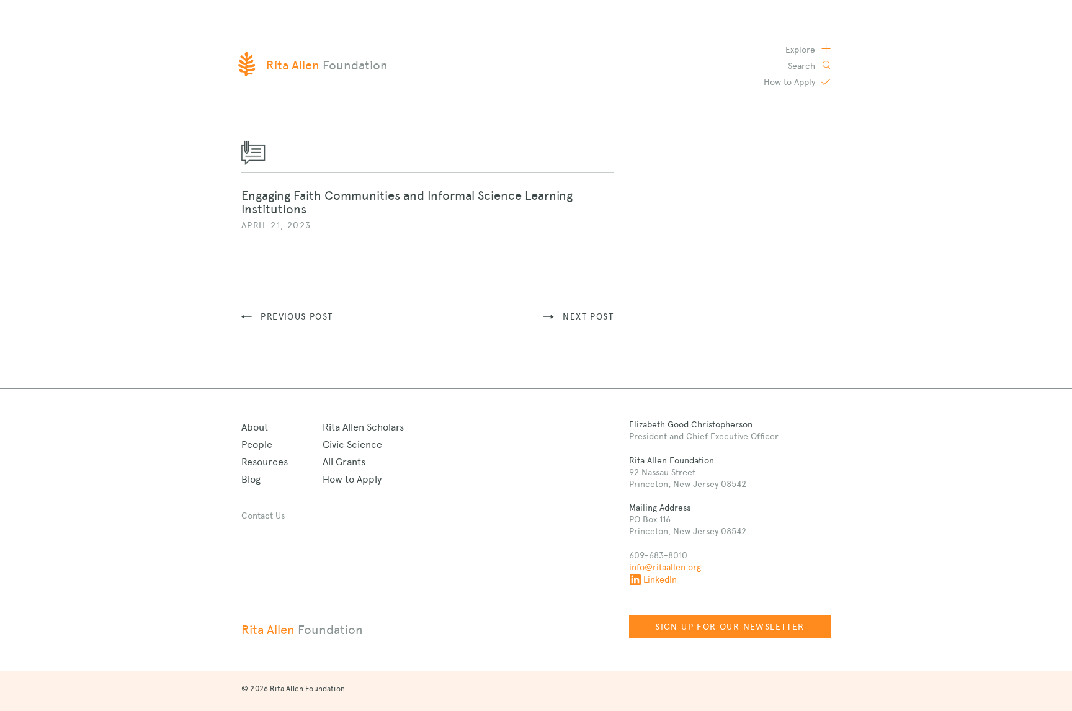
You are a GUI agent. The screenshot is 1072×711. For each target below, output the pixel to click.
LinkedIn (660, 579)
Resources (264, 462)
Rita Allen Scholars (363, 427)
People (256, 444)
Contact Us (263, 516)
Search (803, 66)
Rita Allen (302, 629)
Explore (801, 50)
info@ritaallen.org (665, 567)
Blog (251, 479)
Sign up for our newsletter (729, 627)
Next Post (588, 316)
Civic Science (352, 444)
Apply (791, 82)
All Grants (344, 462)
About (254, 427)
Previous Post (297, 316)
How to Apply (352, 479)
